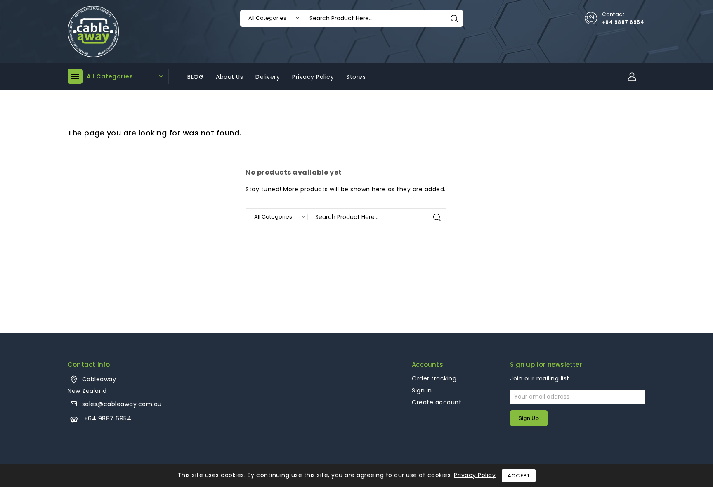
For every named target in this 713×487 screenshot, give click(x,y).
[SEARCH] (454, 18)
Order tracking (434, 378)
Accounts (427, 364)
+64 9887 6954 (623, 22)
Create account (436, 402)
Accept (519, 476)
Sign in (422, 390)
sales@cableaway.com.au (122, 404)
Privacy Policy (475, 475)
